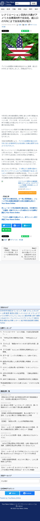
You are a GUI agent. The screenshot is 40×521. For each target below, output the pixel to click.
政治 (2, 9)
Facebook (28, 493)
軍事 (11, 320)
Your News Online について (10, 504)
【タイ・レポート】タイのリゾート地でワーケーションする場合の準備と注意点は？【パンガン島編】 (19, 467)
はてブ (28, 225)
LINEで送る (7, 230)
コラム (29, 311)
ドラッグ (34, 313)
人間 (3, 313)
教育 (7, 313)
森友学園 (28, 316)
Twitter (2, 323)
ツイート (7, 225)
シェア (18, 225)
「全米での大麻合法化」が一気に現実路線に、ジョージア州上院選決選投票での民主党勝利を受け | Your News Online (19, 201)
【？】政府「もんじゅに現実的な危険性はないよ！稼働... (20, 351)
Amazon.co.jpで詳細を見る (27, 192)
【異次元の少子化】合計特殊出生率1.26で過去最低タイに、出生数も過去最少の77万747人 (19, 397)
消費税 (36, 320)
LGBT (34, 316)
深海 (20, 24)
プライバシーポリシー (27, 504)
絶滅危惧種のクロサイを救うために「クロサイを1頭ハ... (21, 384)
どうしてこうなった (16, 316)
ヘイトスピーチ (24, 313)
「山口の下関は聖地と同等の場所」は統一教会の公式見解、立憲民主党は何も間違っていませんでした (19, 443)
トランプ (30, 318)
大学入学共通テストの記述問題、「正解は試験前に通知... (20, 374)
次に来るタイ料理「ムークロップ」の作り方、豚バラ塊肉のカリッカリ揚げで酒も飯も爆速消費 (19, 405)
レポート (17, 320)
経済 (8, 9)
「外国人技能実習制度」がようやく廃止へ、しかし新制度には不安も (19, 459)
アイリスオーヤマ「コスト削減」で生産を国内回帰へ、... (20, 333)
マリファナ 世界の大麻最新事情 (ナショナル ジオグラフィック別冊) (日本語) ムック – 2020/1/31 (28, 184)
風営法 (12, 313)
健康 (38, 316)
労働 (14, 9)
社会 (25, 9)
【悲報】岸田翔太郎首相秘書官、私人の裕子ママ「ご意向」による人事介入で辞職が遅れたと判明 (19, 413)
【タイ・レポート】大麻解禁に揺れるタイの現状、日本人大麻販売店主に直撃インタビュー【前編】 (19, 427)
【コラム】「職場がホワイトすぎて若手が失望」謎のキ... (20, 345)
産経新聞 (30, 320)
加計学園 (24, 320)
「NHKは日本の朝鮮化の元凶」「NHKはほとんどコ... (20, 339)
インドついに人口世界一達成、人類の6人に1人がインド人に (19, 435)
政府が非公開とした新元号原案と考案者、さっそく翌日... (20, 362)
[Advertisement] (20, 91)
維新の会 (7, 320)
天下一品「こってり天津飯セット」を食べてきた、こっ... (20, 357)
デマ (24, 318)
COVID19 (4, 311)
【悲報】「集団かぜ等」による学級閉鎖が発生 (17, 420)
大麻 (4, 26)
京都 (35, 318)
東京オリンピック (15, 311)
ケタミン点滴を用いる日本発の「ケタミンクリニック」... (20, 368)
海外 (36, 9)
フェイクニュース (16, 318)
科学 (7, 316)
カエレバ (28, 189)
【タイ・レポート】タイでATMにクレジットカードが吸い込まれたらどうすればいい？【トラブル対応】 (19, 451)
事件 (30, 9)
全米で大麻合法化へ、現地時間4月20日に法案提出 (20, 379)
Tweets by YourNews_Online (10, 498)
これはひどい (5, 318)
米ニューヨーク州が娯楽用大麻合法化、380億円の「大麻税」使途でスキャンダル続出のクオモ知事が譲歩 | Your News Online (19, 210)
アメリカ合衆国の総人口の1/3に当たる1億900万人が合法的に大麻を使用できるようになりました (20, 143)
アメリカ (34, 24)
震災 (16, 313)
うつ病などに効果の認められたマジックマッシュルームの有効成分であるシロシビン (19, 171)
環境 (19, 9)
